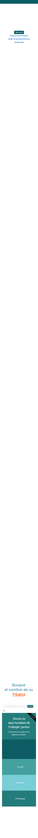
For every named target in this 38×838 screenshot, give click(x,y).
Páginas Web (19, 42)
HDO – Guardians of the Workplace (18, 376)
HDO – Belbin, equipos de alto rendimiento (16, 271)
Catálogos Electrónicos (19, 36)
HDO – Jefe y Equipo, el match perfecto (19, 403)
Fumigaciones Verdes (16, 554)
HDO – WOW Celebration (15, 245)
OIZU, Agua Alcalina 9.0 (18, 113)
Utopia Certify (16, 87)
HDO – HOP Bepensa (19, 429)
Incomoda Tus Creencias (16, 61)
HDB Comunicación (18, 219)
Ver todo (19, 32)
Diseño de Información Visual (19, 39)
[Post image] (19, 61)
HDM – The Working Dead (18, 140)
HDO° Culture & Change (16, 166)
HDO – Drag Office (18, 324)
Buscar (30, 706)
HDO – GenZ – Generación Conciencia (16, 350)
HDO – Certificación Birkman (18, 297)
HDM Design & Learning (16, 192)
